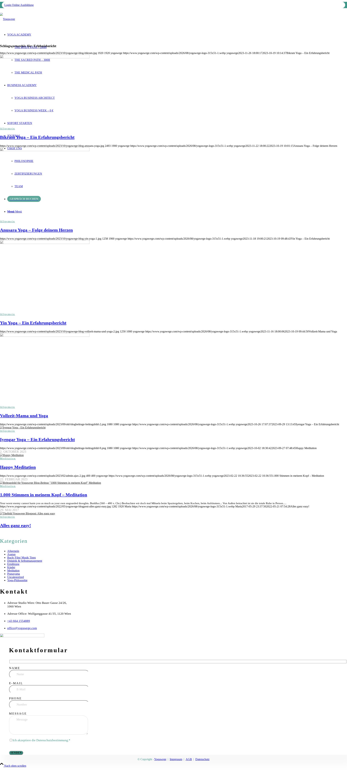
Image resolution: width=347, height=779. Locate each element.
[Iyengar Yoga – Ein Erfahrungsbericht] (173, 427)
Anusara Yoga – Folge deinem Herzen (36, 230)
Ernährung (13, 564)
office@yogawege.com (22, 628)
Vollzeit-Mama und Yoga (24, 415)
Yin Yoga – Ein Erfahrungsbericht (33, 322)
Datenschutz (202, 759)
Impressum (176, 759)
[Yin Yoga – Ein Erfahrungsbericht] (173, 276)
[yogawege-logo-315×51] (7, 19)
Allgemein (7, 128)
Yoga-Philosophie (17, 580)
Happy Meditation (18, 467)
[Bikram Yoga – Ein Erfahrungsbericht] (173, 91)
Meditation (8, 458)
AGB (189, 759)
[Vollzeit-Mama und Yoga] (173, 369)
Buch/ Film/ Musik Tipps (21, 557)
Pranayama (13, 573)
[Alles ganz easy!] (173, 513)
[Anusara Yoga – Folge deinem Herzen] (173, 184)
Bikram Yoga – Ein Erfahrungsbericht (37, 137)
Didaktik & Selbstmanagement (24, 560)
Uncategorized (15, 577)
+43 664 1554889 (18, 621)
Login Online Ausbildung (19, 5)
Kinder (11, 567)
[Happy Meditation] (173, 455)
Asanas (11, 554)
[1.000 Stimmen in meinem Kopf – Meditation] (173, 482)
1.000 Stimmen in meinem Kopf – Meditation (43, 494)
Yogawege (160, 759)
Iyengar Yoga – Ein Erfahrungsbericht (37, 439)
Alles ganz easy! (15, 525)
